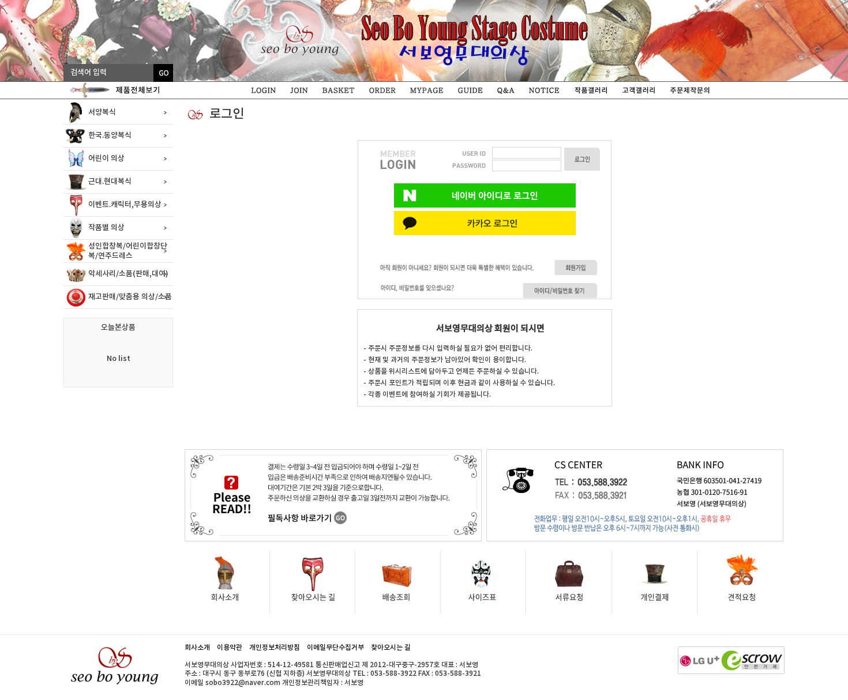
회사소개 (197, 647)
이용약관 (229, 647)
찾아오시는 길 (391, 647)
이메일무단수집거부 (335, 647)
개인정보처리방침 (274, 647)
